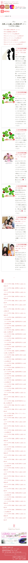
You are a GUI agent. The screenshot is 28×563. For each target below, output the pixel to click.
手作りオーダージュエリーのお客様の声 (13, 44)
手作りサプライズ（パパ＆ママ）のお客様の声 (15, 42)
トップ (1, 16)
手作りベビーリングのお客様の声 (11, 33)
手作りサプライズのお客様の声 (11, 40)
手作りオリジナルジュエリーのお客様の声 (14, 35)
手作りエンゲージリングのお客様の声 (12, 38)
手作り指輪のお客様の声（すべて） (12, 29)
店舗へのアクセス (10, 554)
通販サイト (20, 554)
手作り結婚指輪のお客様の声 (10, 31)
